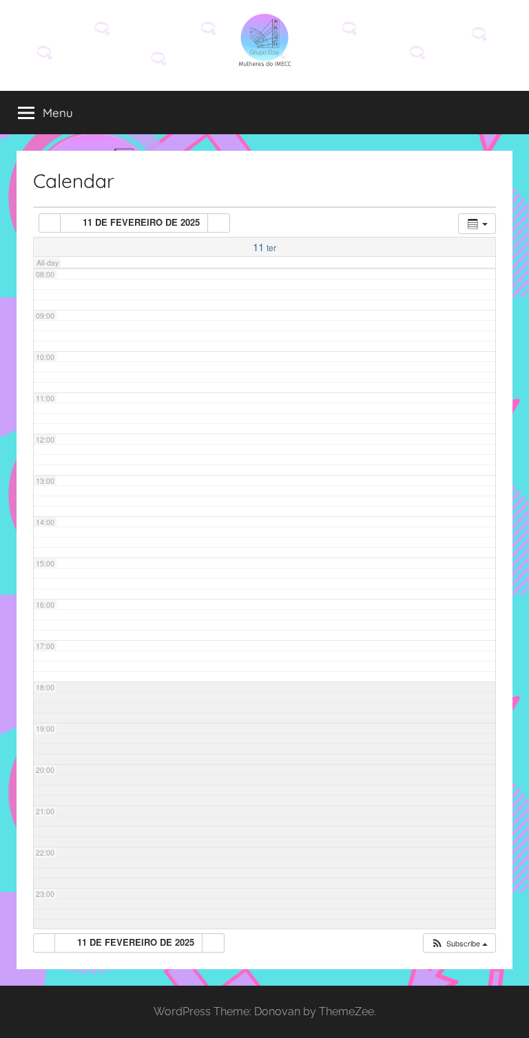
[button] (459, 943)
